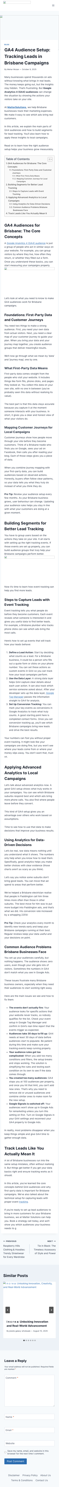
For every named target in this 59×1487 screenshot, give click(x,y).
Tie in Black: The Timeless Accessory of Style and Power (45, 1247)
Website (10, 1443)
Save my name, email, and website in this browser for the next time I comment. (28, 1452)
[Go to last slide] (7, 1310)
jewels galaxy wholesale (19, 1331)
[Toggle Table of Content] (49, 159)
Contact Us (42, 1480)
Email (9, 1430)
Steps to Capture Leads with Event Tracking (28, 192)
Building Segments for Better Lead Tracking (25, 186)
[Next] (51, 1310)
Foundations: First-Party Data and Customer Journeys (32, 171)
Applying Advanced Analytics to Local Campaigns (27, 199)
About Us (45, 1475)
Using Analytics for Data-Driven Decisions (31, 204)
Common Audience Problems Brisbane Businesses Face (30, 208)
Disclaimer (14, 1475)
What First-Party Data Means (28, 176)
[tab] (24, 1340)
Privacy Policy (30, 1475)
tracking (23, 1201)
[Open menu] (53, 5)
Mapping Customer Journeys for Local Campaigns (32, 180)
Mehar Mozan (13, 69)
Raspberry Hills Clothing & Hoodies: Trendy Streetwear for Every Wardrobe (14, 1249)
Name (10, 1416)
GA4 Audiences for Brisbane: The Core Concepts (27, 165)
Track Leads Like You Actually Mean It (27, 213)
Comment (12, 1377)
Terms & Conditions (22, 1480)
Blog (6, 45)
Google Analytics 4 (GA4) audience (26, 243)
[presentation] (29, 1299)
